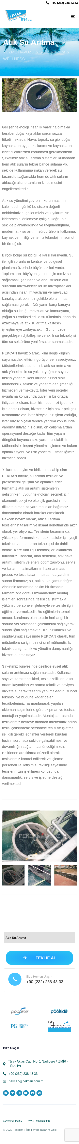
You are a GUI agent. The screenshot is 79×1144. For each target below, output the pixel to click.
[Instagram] (19, 1093)
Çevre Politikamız (12, 1120)
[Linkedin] (32, 1093)
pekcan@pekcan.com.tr (26, 1081)
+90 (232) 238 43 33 (64, 2)
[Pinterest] (39, 1093)
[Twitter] (12, 1093)
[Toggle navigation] (63, 16)
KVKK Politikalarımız (39, 1120)
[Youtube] (26, 1093)
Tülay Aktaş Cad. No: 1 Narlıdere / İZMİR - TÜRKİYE (38, 1064)
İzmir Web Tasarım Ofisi (41, 1129)
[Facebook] (6, 1093)
